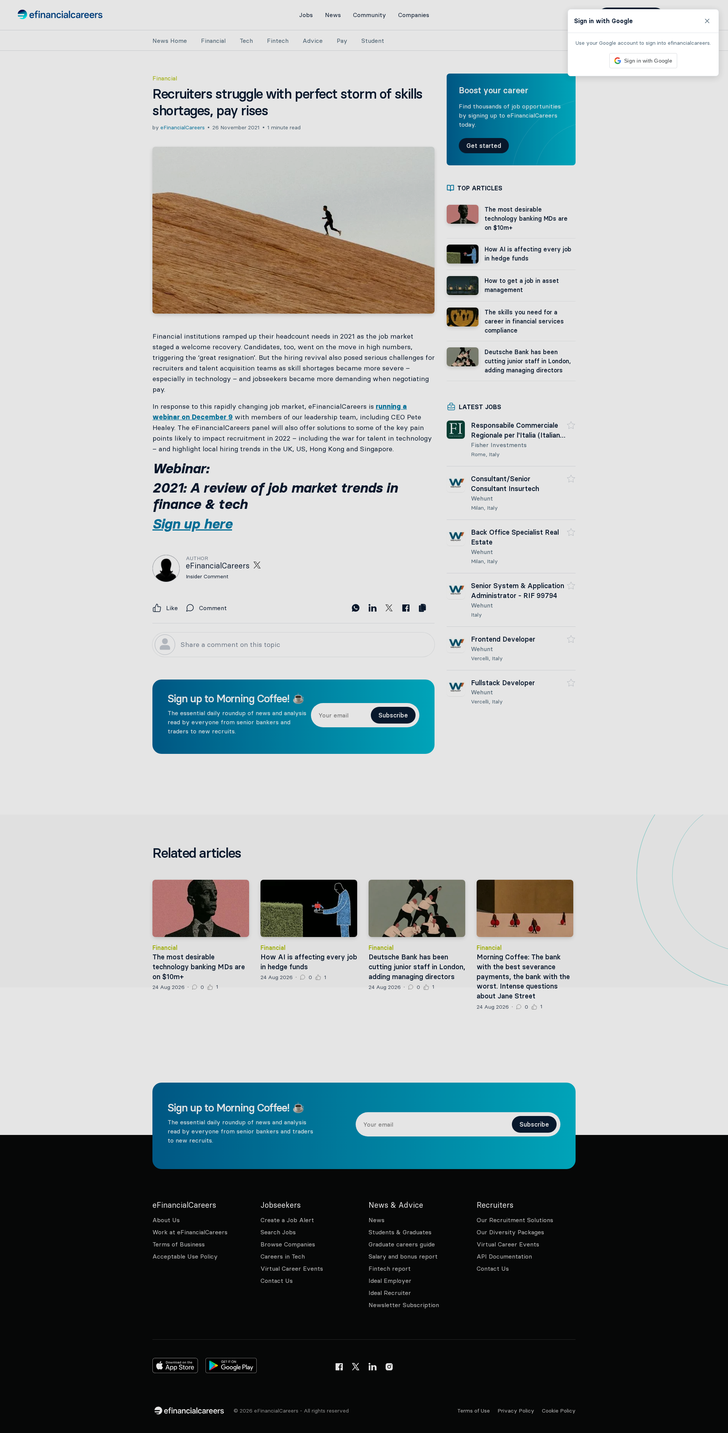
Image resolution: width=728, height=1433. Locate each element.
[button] (364, 716)
